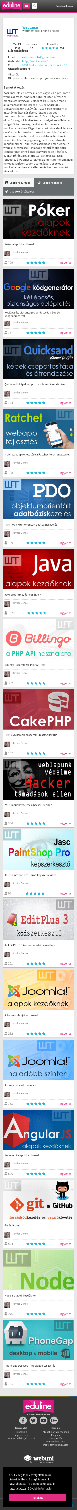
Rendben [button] (37, 1497)
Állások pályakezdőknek (56, 1431)
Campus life (55, 1438)
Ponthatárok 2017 (55, 1441)
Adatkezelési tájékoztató (21, 1438)
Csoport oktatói (52, 182)
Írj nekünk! (21, 1431)
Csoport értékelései (22, 191)
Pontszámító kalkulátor (55, 1444)
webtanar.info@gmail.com (39, 57)
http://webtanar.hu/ (35, 61)
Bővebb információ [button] (40, 1488)
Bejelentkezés (64, 6)
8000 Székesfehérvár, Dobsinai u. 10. (45, 65)
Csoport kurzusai (20, 182)
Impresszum (21, 1435)
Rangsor (55, 1435)
